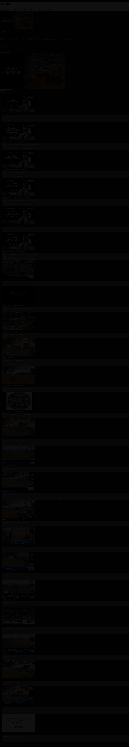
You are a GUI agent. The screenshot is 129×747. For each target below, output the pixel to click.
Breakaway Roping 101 (6, 744)
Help (19, 744)
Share (5, 44)
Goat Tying (21, 9)
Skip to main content (3, 0)
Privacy (23, 744)
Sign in (49, 9)
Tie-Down (17, 9)
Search (24, 9)
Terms (21, 744)
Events (4, 9)
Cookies (25, 744)
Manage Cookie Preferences (31, 744)
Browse (1, 9)
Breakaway (13, 9)
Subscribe (2, 44)
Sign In (7, 10)
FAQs (1, 744)
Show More (2, 743)
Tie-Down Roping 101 (14, 744)
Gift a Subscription (39, 9)
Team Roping (8, 9)
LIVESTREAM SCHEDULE (31, 9)
